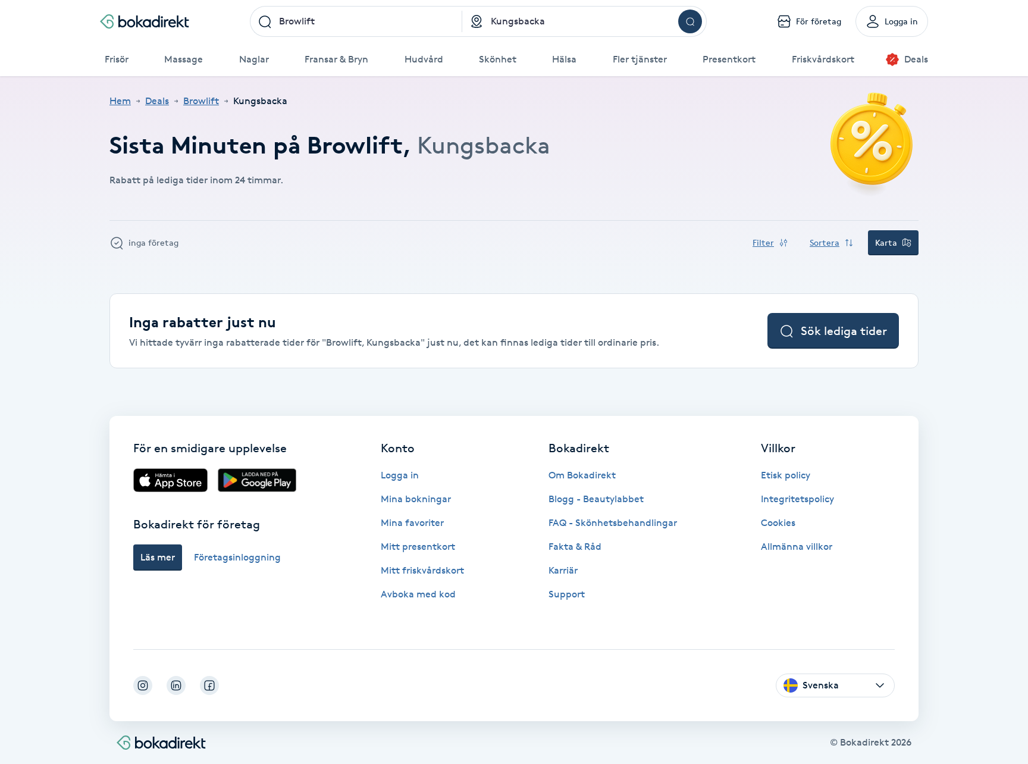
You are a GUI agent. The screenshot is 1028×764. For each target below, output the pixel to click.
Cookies (778, 522)
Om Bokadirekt (582, 475)
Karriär (563, 570)
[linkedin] (176, 685)
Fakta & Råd (575, 546)
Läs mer (157, 557)
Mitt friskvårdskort (422, 570)
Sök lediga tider (844, 331)
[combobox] (356, 21)
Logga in (400, 475)
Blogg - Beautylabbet (596, 499)
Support (567, 594)
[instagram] (142, 685)
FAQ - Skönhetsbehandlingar (613, 522)
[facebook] (209, 685)
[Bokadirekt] (144, 21)
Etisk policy (785, 475)
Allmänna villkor (796, 546)
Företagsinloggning (237, 557)
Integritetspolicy (797, 499)
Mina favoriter (412, 522)
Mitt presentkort (418, 546)
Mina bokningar (416, 499)
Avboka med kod (418, 594)
